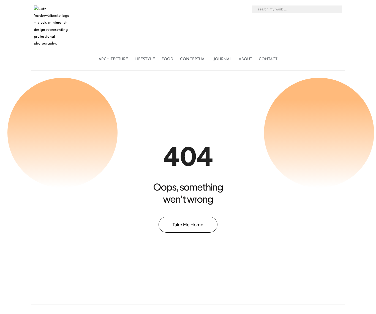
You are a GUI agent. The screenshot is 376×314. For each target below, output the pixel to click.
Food (167, 59)
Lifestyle (145, 59)
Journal (223, 59)
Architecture (113, 59)
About (245, 59)
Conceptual (193, 59)
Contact (268, 59)
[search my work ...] (336, 9)
